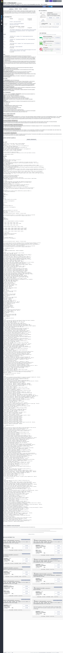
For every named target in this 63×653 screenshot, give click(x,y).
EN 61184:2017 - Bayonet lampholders (16, 46)
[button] (44, 6)
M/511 (20, 563)
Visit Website (57, 37)
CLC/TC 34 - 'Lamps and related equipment (17, 23)
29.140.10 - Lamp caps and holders (15, 21)
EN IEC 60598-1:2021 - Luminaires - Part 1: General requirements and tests (22, 43)
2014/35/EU (16, 563)
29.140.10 (15, 6)
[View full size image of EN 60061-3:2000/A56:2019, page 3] (42, 17)
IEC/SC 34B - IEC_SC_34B (14, 24)
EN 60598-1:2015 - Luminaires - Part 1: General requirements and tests (21, 36)
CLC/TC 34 (19, 6)
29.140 (54, 27)
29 (52, 27)
